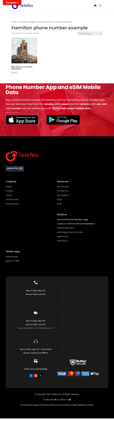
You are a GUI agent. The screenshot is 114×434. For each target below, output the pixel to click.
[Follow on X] (40, 375)
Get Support (63, 195)
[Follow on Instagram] (36, 375)
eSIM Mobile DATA (66, 227)
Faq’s (59, 199)
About (9, 195)
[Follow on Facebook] (31, 375)
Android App (12, 256)
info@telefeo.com (46, 328)
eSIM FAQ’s (62, 240)
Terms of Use (12, 199)
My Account (63, 186)
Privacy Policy (12, 203)
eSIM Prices (62, 236)
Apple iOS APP (12, 260)
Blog (59, 203)
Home (14, 22)
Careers (10, 190)
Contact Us (62, 190)
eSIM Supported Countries (70, 232)
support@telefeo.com (27, 328)
